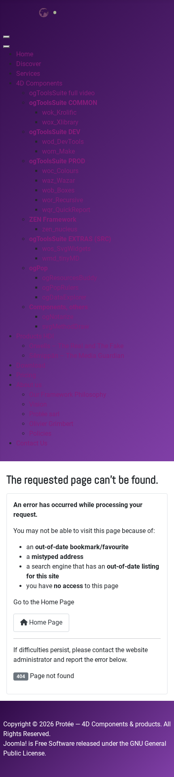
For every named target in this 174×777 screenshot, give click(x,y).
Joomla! (15, 743)
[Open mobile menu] (6, 37)
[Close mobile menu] (6, 46)
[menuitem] (24, 54)
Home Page (45, 622)
